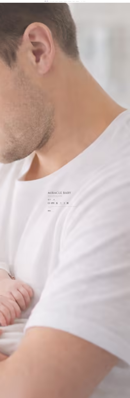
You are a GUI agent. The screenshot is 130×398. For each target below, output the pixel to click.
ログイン (84, 1)
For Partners (69, 1)
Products (56, 1)
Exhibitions (65, 1)
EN (81, 1)
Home (51, 1)
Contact (74, 1)
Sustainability (61, 1)
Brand (53, 1)
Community (77, 1)
